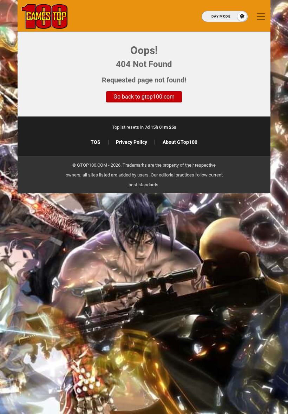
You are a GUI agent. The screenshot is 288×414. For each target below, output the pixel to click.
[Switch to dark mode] (225, 16)
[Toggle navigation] (260, 16)
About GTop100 (180, 142)
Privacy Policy (131, 142)
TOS (95, 142)
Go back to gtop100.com (144, 96)
